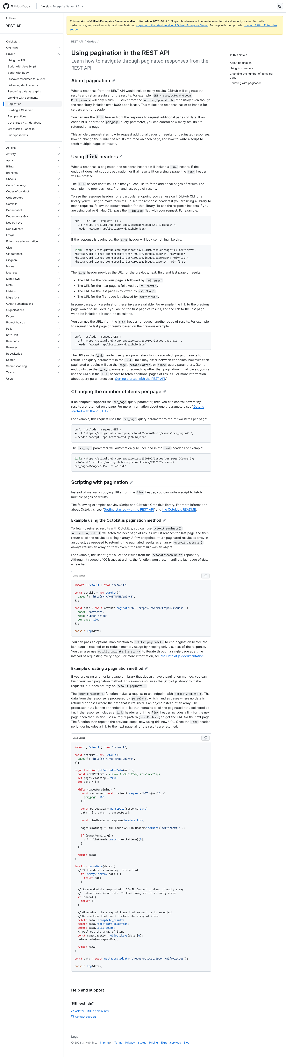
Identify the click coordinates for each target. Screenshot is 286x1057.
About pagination (90, 80)
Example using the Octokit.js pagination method (116, 520)
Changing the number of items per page (116, 391)
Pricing (153, 1042)
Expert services (171, 1042)
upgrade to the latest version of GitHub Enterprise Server (172, 25)
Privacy (130, 1042)
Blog (186, 1042)
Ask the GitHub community (92, 1011)
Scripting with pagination (99, 482)
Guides (91, 41)
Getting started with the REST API (140, 379)
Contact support (85, 1016)
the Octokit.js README (179, 509)
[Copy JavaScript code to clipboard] (205, 575)
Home (12, 18)
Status (142, 1042)
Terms (118, 1042)
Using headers (94, 156)
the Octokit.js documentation (182, 656)
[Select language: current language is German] (280, 6)
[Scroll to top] (277, 1048)
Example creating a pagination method (107, 668)
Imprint (104, 1042)
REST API (14, 26)
